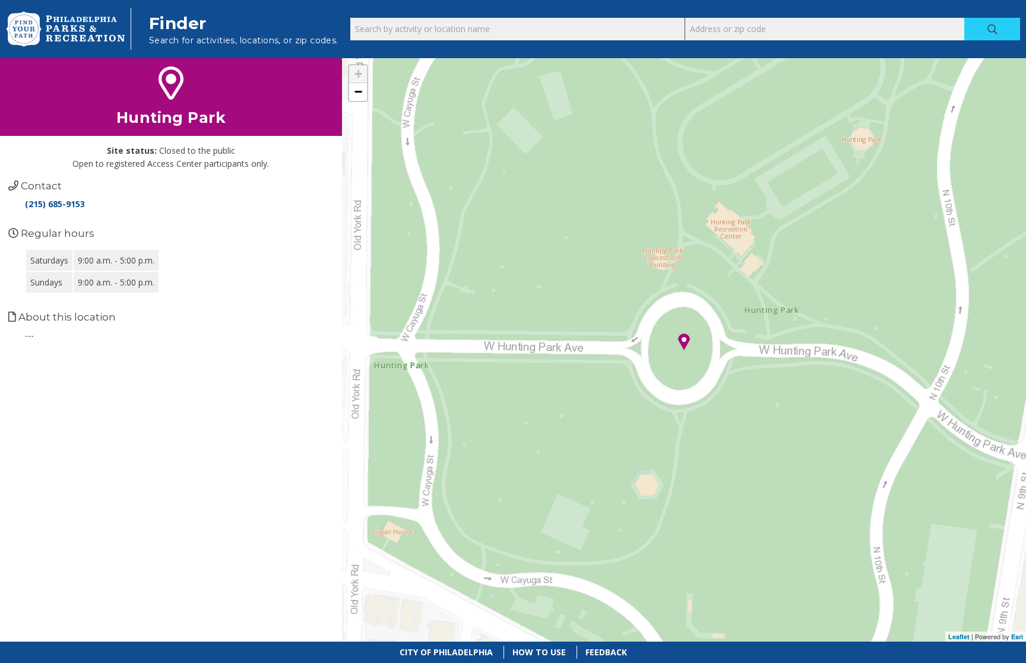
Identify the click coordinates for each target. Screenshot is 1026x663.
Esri (1017, 636)
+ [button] (358, 73)
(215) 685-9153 (55, 204)
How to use (539, 652)
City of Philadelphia (446, 652)
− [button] (358, 91)
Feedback (606, 652)
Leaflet (959, 636)
